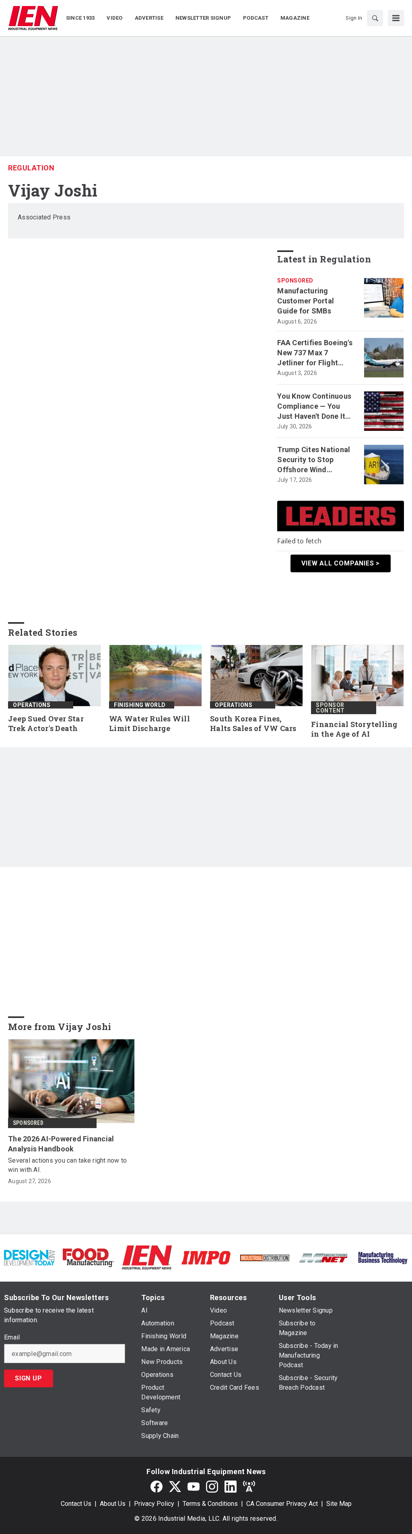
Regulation (31, 168)
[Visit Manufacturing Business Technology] (382, 1257)
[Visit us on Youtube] (193, 1486)
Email (12, 1337)
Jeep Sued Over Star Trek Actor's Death (46, 723)
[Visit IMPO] (206, 1257)
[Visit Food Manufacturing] (88, 1257)
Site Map (339, 1503)
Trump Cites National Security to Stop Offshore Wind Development (313, 460)
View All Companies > (340, 563)
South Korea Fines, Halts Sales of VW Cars (253, 723)
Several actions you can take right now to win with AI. (67, 1165)
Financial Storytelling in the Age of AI (354, 729)
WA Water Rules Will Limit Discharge (149, 723)
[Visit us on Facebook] (156, 1486)
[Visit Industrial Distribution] (264, 1257)
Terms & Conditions (210, 1503)
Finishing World (140, 705)
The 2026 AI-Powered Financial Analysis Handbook (61, 1144)
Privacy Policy (154, 1503)
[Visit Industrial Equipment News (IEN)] (147, 1257)
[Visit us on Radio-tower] (249, 1486)
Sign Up (28, 1378)
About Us (113, 1503)
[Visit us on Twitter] (175, 1486)
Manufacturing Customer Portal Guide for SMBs (305, 301)
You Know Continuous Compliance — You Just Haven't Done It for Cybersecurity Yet (314, 407)
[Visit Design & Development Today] (29, 1257)
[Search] (375, 18)
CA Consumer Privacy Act (282, 1503)
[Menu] (396, 18)
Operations (31, 705)
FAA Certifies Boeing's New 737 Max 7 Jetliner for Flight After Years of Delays (314, 353)
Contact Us (76, 1503)
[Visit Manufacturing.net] (323, 1257)
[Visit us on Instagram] (212, 1486)
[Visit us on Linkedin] (231, 1486)
